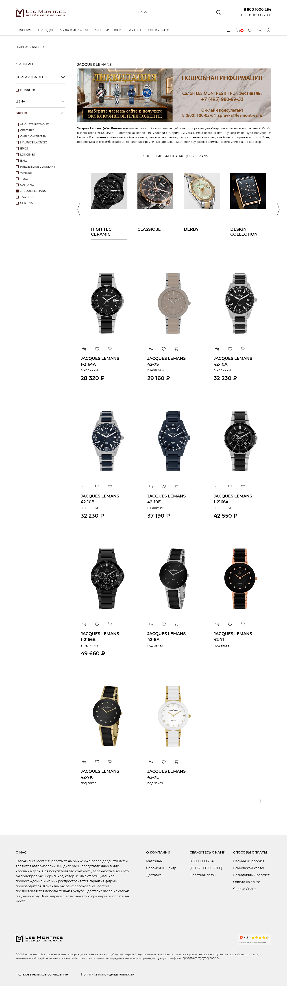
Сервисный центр (161, 868)
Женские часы (108, 30)
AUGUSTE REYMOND (34, 124)
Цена (20, 101)
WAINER (26, 172)
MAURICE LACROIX (33, 142)
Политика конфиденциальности (108, 974)
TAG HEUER (28, 196)
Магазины (154, 861)
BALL (23, 160)
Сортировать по (31, 77)
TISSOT (25, 178)
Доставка (153, 875)
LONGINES (27, 154)
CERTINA (26, 203)
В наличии (27, 90)
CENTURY (27, 130)
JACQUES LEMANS (33, 190)
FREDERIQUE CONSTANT (37, 166)
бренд (21, 113)
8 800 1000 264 (257, 9)
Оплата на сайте (246, 882)
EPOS (24, 148)
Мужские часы (74, 30)
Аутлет (135, 30)
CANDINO (27, 184)
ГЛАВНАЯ (22, 47)
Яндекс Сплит (244, 889)
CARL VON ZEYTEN (33, 136)
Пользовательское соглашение (42, 974)
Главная (23, 30)
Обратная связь (202, 875)
